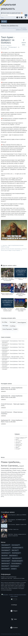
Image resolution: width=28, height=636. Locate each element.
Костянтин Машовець (16, 563)
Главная (3, 28)
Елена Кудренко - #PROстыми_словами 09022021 (20, 294)
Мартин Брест (11, 485)
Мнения (18, 442)
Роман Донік (8, 493)
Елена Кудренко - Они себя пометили (21, 279)
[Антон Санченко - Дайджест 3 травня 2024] (4, 526)
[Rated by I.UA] (14, 599)
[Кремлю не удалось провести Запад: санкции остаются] (7, 287)
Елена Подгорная (7, 329)
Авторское (19, 445)
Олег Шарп (5, 325)
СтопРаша (12, 326)
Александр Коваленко (20, 483)
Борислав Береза (19, 480)
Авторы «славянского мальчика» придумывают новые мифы (20, 309)
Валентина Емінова (15, 474)
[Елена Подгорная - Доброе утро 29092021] (4, 516)
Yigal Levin (13, 490)
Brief (17, 439)
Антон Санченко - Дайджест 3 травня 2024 (17, 524)
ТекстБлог (19, 440)
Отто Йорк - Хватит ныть (13, 529)
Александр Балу (19, 482)
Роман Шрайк (10, 494)
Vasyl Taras (8, 488)
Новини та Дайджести (13, 28)
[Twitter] (20, 17)
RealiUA (15, 329)
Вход (2, 17)
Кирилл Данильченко (17, 558)
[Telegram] (17, 17)
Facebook (15, 627)
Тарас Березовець (17, 494)
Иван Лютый (21, 472)
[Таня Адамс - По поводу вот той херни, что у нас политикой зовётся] (7, 302)
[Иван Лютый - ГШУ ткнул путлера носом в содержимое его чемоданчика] (7, 272)
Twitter (15, 619)
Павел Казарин (4, 483)
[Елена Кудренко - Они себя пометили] (20, 272)
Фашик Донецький (10, 486)
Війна (17, 447)
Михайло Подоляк (18, 491)
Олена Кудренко (22, 322)
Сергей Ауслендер (12, 475)
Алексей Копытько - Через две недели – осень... (13, 356)
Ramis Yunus (16, 470)
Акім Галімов (14, 493)
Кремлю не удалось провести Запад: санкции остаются (7, 294)
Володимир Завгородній (17, 560)
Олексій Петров (10, 479)
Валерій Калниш (20, 490)
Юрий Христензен (11, 477)
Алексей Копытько (6, 552)
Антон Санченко (9, 465)
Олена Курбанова (6, 470)
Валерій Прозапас (19, 479)
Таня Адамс (4, 47)
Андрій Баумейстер (16, 488)
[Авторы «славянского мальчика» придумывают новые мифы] (20, 302)
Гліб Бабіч (12, 480)
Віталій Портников (12, 472)
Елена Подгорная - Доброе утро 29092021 (17, 514)
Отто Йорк (4, 322)
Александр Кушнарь (9, 491)
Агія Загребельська (19, 486)
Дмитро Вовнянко (5, 474)
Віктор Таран (11, 483)
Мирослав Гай (4, 485)
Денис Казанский (5, 480)
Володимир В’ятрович (16, 468)
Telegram (15, 610)
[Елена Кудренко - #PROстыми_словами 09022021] (20, 287)
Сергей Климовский (6, 547)
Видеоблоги (19, 444)
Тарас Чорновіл (12, 482)
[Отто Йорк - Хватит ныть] (4, 531)
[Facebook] (22, 17)
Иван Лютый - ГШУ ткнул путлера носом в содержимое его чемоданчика (7, 279)
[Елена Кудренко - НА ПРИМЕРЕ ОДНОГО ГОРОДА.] (4, 521)
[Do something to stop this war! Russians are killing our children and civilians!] (3, 3)
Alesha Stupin (8, 490)
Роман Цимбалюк (10, 462)
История (18, 448)
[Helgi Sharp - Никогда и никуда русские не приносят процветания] (4, 535)
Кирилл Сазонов (18, 485)
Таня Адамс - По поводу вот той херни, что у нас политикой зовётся (7, 309)
